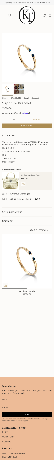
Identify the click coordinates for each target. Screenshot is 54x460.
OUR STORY (8, 437)
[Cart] (50, 15)
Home (4, 98)
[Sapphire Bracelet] (27, 261)
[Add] (23, 184)
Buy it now (27, 126)
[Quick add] (5, 285)
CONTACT (7, 441)
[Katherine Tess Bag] (10, 181)
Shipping (7, 220)
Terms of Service (17, 421)
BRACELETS (16, 98)
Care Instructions (12, 211)
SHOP (5, 432)
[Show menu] (3, 15)
